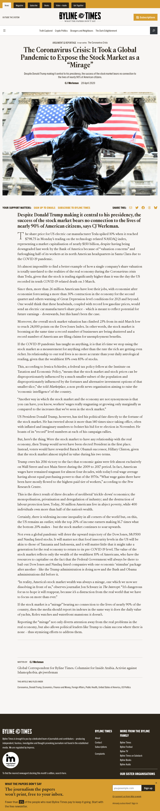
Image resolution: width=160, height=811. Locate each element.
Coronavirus (23, 687)
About (97, 737)
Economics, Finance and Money (57, 687)
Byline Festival (126, 746)
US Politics (126, 687)
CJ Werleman (72, 83)
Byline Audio (125, 764)
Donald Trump (35, 687)
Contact (98, 742)
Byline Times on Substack (131, 755)
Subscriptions (147, 17)
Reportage (70, 42)
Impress (30, 747)
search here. (61, 773)
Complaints (100, 753)
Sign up (148, 788)
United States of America (109, 687)
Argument (57, 42)
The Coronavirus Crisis (98, 42)
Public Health (91, 687)
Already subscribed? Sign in (125, 803)
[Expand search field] (154, 30)
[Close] (156, 782)
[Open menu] (4, 30)
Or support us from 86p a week (126, 796)
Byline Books (125, 759)
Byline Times (125, 742)
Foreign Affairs (78, 687)
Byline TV (124, 751)
